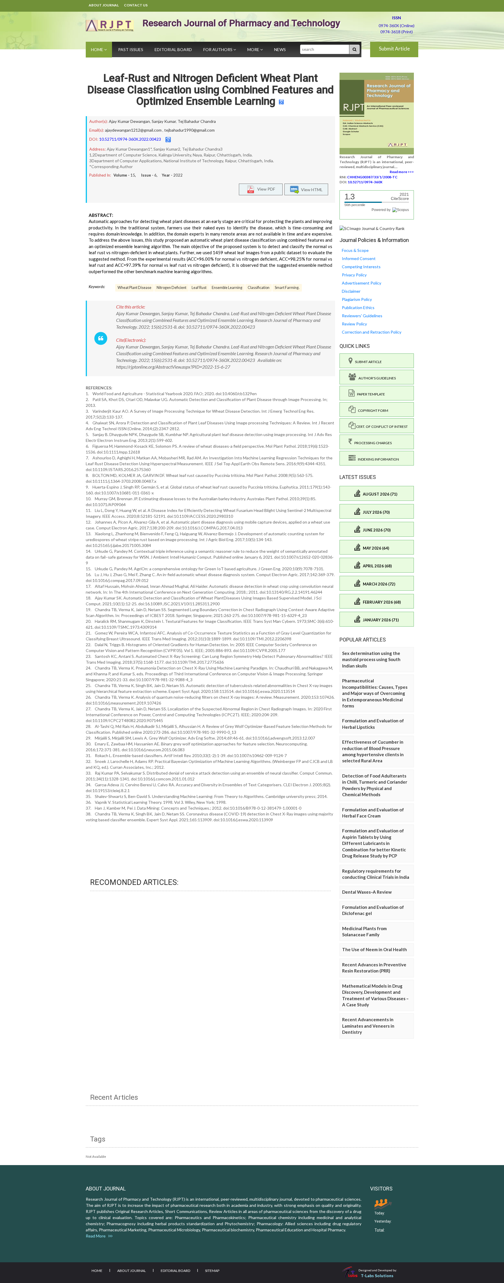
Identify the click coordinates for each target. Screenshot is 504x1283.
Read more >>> (402, 172)
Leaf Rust (199, 287)
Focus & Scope (355, 250)
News (280, 49)
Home (97, 49)
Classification (259, 287)
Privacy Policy (354, 274)
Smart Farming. (287, 287)
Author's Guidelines (376, 378)
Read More (97, 1235)
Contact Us (136, 5)
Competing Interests (361, 266)
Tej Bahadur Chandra (197, 121)
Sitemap (212, 1270)
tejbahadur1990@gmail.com (189, 130)
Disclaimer (351, 291)
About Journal (104, 5)
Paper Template (370, 394)
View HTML (311, 189)
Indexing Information (377, 459)
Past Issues (130, 49)
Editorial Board (173, 49)
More (253, 49)
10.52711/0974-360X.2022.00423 (130, 139)
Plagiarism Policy (357, 299)
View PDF (265, 188)
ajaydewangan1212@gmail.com (133, 130)
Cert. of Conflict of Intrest (382, 426)
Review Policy (354, 323)
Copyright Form (372, 410)
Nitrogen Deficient (171, 287)
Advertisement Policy (361, 282)
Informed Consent (359, 258)
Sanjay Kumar (164, 121)
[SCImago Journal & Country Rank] (372, 228)
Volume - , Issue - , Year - (148, 175)
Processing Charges (372, 443)
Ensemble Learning (227, 287)
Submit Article (394, 49)
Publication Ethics (358, 307)
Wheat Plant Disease (134, 287)
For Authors (218, 49)
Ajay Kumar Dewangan (129, 121)
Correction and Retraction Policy (371, 332)
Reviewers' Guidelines (362, 315)
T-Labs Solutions (377, 1275)
